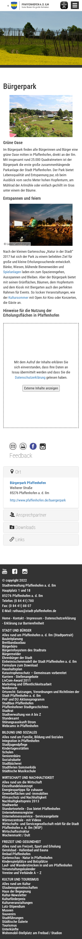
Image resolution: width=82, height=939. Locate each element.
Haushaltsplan (12, 669)
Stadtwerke (10, 805)
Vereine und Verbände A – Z (21, 873)
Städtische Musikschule (19, 771)
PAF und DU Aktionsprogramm (23, 699)
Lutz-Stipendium (13, 906)
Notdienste (9, 688)
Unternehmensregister (17, 812)
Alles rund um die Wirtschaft (22, 782)
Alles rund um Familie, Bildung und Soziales (32, 737)
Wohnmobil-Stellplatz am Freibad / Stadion (32, 933)
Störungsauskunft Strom (19, 722)
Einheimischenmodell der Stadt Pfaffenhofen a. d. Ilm (39, 661)
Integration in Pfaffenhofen (20, 741)
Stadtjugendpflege (14, 744)
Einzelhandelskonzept (17, 786)
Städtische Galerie (15, 921)
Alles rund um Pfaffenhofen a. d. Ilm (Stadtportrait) (37, 635)
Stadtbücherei (11, 763)
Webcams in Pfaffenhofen (20, 726)
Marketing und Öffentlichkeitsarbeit (27, 684)
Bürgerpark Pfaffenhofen (28, 483)
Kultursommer (18, 297)
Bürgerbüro (9, 646)
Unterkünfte (10, 929)
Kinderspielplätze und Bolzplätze (25, 861)
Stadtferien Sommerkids (19, 767)
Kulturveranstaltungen (17, 903)
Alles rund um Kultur (16, 884)
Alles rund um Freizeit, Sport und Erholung (31, 846)
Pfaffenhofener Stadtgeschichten (25, 707)
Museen (7, 910)
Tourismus (9, 925)
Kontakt (18, 618)
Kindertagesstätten (15, 748)
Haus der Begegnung (16, 891)
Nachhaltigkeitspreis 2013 (20, 801)
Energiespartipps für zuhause (22, 790)
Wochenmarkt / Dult (16, 835)
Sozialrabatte (11, 760)
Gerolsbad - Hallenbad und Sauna (25, 850)
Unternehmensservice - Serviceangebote (30, 816)
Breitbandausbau (13, 642)
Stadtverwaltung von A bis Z (21, 714)
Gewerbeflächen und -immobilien (25, 793)
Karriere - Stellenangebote (20, 676)
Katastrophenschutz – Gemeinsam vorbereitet (34, 673)
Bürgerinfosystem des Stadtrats (24, 650)
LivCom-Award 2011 (16, 680)
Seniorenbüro (11, 756)
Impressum (34, 618)
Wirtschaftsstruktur (15, 831)
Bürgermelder (11, 654)
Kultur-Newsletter (14, 895)
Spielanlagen (12, 272)
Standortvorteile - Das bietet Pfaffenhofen (31, 809)
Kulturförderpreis (13, 899)
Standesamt (10, 718)
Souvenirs (9, 914)
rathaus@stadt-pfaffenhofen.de (34, 611)
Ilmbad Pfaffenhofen (16, 854)
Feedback (20, 455)
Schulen (7, 752)
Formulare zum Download (20, 665)
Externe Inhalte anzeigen (41, 388)
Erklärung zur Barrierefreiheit (24, 623)
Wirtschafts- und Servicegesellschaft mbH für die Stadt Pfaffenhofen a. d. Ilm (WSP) (40, 825)
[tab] (41, 472)
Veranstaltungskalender (18, 869)
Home (6, 618)
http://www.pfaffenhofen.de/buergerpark (38, 500)
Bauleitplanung (12, 639)
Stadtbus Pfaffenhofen (17, 703)
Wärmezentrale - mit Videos (21, 820)
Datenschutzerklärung (30, 377)
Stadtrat (7, 711)
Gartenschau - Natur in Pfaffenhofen (27, 858)
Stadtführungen (12, 918)
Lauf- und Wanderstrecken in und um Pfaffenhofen (37, 865)
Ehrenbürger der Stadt (17, 658)
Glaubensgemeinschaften (20, 887)
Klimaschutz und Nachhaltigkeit (24, 797)
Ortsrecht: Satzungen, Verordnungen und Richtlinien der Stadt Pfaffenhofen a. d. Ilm (40, 693)
